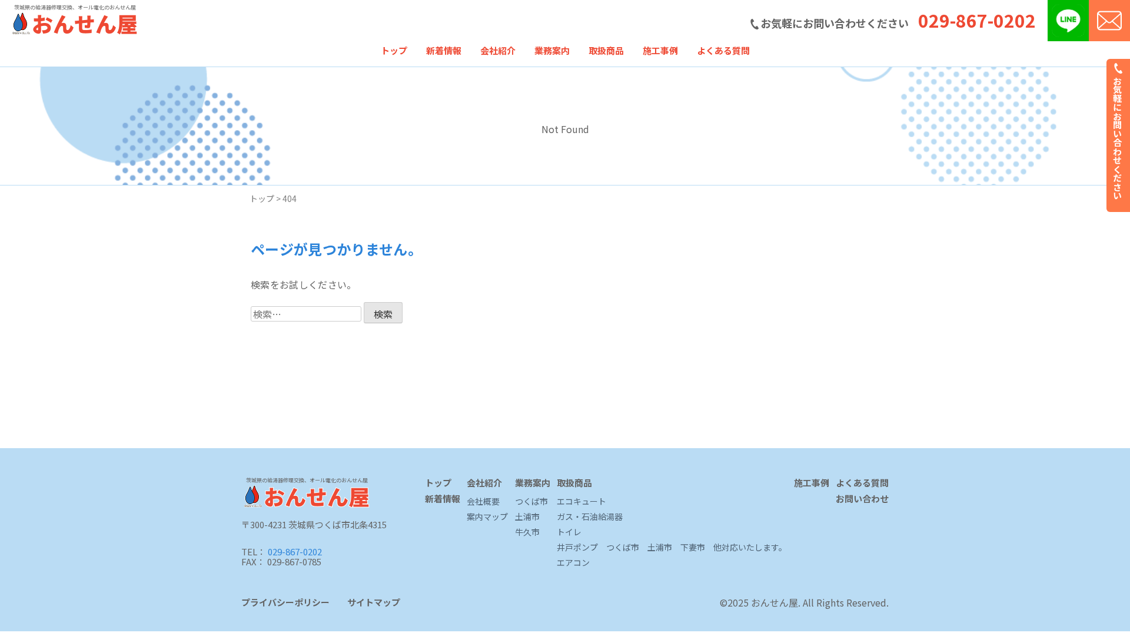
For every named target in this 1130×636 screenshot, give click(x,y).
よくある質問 (723, 50)
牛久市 (527, 532)
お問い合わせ (862, 499)
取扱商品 (606, 50)
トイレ (569, 532)
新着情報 (443, 50)
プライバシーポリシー (285, 602)
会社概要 (483, 501)
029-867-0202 (977, 20)
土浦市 (527, 517)
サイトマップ (373, 602)
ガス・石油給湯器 (590, 517)
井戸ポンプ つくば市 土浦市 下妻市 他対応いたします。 (672, 547)
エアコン (573, 563)
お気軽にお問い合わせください (1118, 137)
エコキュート (581, 501)
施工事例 (660, 50)
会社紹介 (498, 50)
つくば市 (531, 501)
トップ (394, 50)
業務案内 (552, 50)
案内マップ (487, 517)
